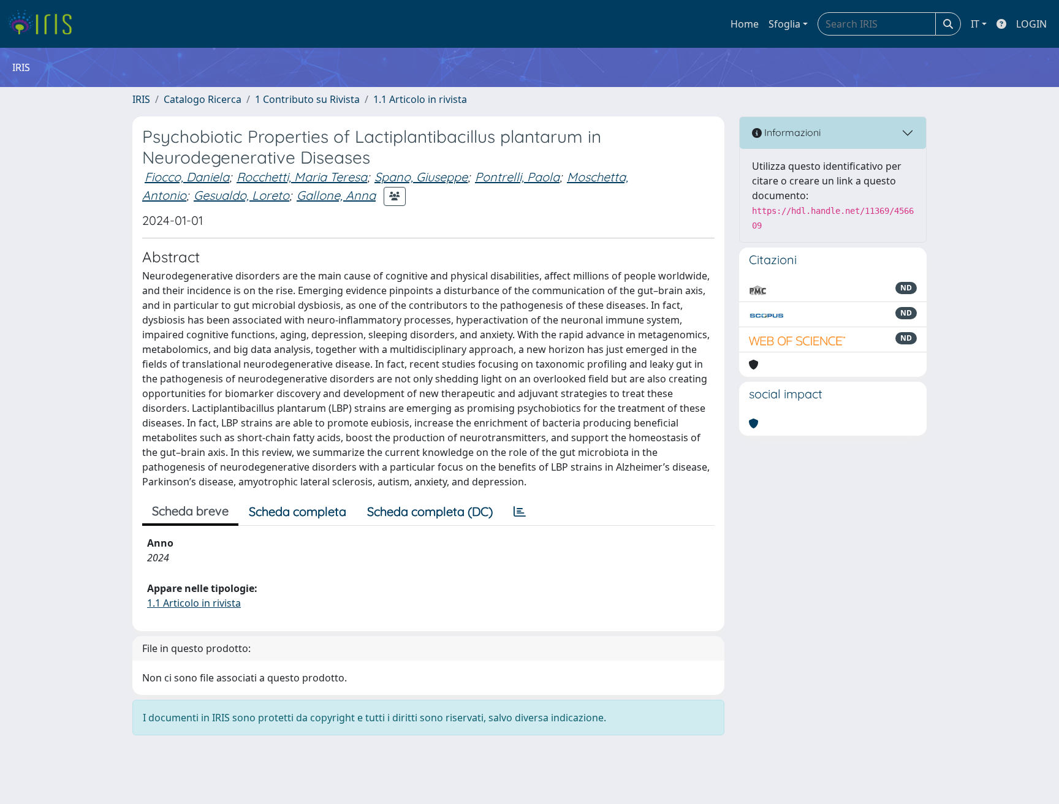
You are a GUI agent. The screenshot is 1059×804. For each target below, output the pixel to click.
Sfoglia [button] (784, 24)
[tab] (519, 512)
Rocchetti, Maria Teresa (302, 176)
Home (745, 24)
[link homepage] (44, 23)
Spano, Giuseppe (421, 176)
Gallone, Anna (336, 195)
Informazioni (791, 132)
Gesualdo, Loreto (241, 195)
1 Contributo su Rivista (307, 99)
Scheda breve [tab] (190, 510)
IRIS (141, 99)
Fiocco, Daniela (187, 176)
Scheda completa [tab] (297, 511)
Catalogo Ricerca (202, 99)
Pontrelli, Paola (517, 176)
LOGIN (1031, 24)
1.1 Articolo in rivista (420, 99)
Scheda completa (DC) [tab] (430, 511)
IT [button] (975, 24)
